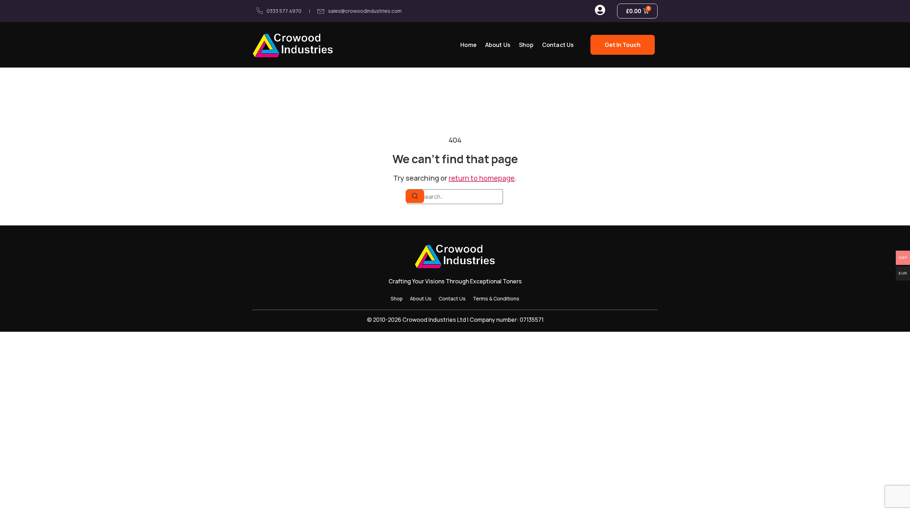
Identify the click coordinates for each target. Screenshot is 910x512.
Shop (526, 45)
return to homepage (482, 178)
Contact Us (558, 45)
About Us (497, 45)
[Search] (415, 196)
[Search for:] (455, 196)
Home (468, 45)
